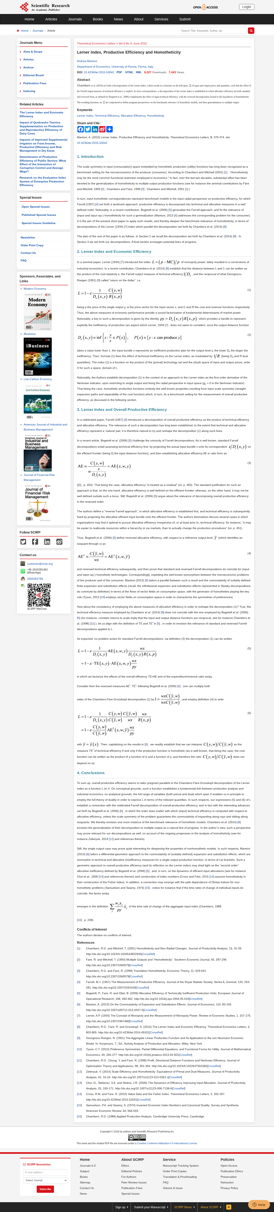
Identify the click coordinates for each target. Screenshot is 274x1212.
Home (29, 19)
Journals (75, 19)
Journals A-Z (88, 1165)
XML (139, 72)
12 (111, 839)
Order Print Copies (175, 1171)
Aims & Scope (32, 51)
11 (92, 623)
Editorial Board (33, 75)
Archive (28, 67)
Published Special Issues (39, 214)
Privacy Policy (229, 1188)
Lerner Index (85, 115)
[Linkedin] (47, 541)
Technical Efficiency (107, 115)
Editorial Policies (131, 1171)
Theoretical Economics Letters (96, 43)
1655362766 (35, 578)
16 (79, 920)
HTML (129, 72)
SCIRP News (183, 1207)
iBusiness (30, 333)
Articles (51, 19)
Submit (185, 19)
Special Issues (130, 1193)
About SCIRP (132, 1160)
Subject (84, 1171)
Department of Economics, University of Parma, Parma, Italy (115, 66)
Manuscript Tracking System (181, 1165)
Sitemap (85, 1182)
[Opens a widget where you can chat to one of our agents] (259, 1205)
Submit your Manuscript (149, 1207)
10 (102, 597)
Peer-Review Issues (134, 1182)
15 (147, 887)
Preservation (229, 1176)
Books (98, 19)
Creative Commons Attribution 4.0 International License (167, 1143)
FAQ (23, 260)
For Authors (128, 1176)
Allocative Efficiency (133, 115)
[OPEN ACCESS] (205, 6)
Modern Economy (35, 288)
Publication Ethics (232, 1171)
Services (161, 19)
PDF (119, 72)
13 (101, 876)
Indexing (29, 91)
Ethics (125, 1165)
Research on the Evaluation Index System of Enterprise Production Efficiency (43, 181)
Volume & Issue (173, 1188)
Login (246, 7)
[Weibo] (59, 541)
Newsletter (28, 237)
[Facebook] (35, 541)
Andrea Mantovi (87, 61)
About (138, 19)
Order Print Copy (32, 245)
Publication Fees (34, 83)
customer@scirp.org (40, 563)
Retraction (227, 1182)
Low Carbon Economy (38, 379)
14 (211, 876)
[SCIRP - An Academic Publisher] (45, 6)
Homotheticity (155, 115)
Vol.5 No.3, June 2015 (133, 43)
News (118, 19)
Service (169, 1160)
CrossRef (148, 954)
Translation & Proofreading (180, 1176)
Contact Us (28, 252)
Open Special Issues (36, 206)
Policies (227, 1160)
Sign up (120, 1207)
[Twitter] (23, 541)
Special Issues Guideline (39, 223)
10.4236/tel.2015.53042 (99, 72)
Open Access (229, 1165)
